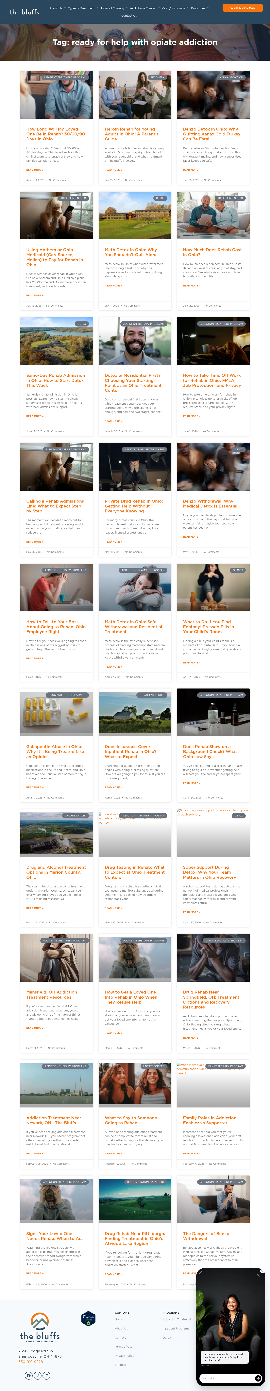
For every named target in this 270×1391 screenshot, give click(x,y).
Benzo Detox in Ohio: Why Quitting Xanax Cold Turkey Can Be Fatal (212, 134)
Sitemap (120, 1365)
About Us (55, 8)
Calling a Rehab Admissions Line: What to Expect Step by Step (55, 506)
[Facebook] (29, 1376)
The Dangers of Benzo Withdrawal (206, 1236)
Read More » (35, 169)
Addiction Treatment (177, 1319)
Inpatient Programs (176, 1328)
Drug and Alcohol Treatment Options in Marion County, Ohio (56, 872)
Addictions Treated (143, 8)
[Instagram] (38, 1376)
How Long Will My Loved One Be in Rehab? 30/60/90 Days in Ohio (55, 134)
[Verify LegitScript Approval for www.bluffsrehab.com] (88, 1325)
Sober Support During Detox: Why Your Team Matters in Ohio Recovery (209, 872)
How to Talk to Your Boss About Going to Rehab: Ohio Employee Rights (56, 626)
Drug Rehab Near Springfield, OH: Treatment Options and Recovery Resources (211, 999)
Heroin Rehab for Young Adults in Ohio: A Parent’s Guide (132, 134)
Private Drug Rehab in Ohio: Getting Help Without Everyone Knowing (134, 506)
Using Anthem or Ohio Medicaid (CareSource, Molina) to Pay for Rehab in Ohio (54, 257)
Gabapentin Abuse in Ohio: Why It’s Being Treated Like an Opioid (55, 751)
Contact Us (129, 15)
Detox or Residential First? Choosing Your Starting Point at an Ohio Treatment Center (133, 383)
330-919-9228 (30, 1362)
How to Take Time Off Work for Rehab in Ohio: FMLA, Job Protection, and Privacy (212, 380)
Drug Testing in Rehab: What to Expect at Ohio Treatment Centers (135, 872)
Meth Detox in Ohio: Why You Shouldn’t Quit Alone (131, 252)
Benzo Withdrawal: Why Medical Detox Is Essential (210, 503)
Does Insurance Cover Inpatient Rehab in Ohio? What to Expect (130, 751)
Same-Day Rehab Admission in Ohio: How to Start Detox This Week (55, 380)
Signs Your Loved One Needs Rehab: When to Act (54, 1236)
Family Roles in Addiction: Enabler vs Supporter (210, 1120)
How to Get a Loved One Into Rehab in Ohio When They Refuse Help (131, 997)
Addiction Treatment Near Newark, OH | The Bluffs (53, 1120)
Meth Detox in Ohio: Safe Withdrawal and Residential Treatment (133, 626)
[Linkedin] (46, 1376)
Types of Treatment (81, 8)
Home (119, 1319)
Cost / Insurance (173, 8)
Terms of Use (123, 1346)
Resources (198, 8)
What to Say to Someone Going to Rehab (131, 1120)
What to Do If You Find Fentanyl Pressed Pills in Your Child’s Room (208, 626)
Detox (167, 1337)
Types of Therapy (112, 8)
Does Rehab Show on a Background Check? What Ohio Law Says (210, 751)
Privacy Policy (124, 1356)
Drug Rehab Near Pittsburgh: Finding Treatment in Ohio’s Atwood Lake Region (135, 1238)
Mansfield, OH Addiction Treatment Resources (51, 994)
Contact (120, 1337)
